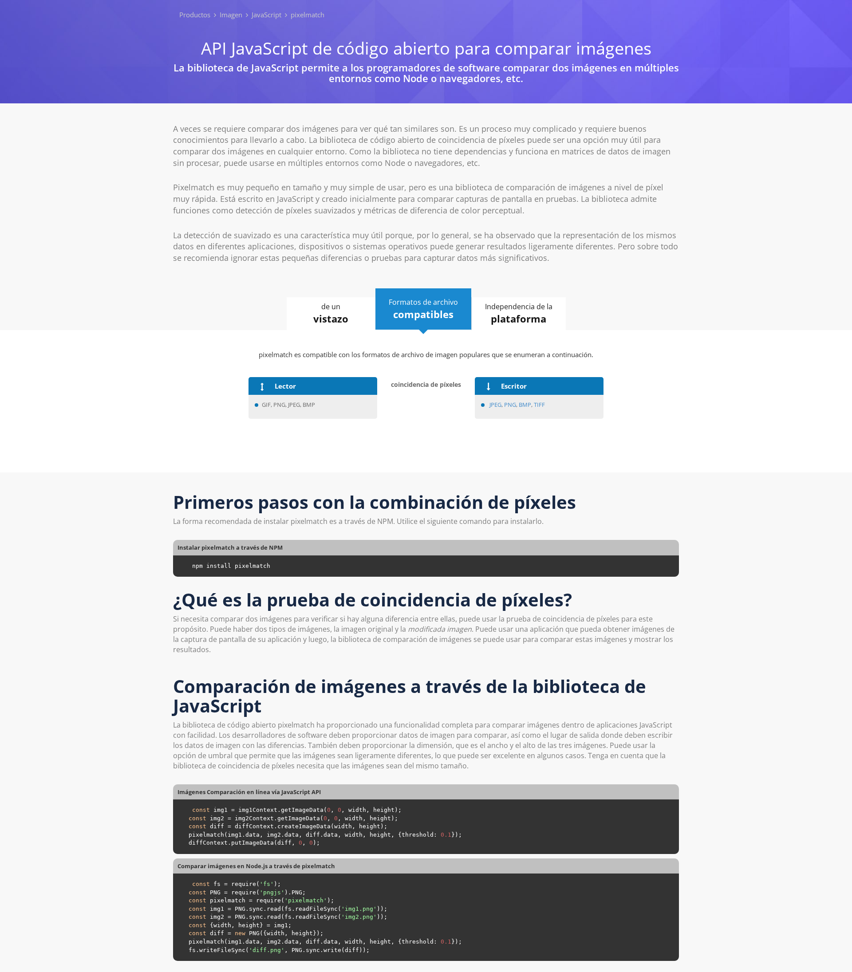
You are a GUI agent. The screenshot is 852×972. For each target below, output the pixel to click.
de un (330, 313)
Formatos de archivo (423, 309)
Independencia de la (518, 313)
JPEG (495, 405)
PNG (510, 405)
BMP (525, 405)
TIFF (539, 405)
